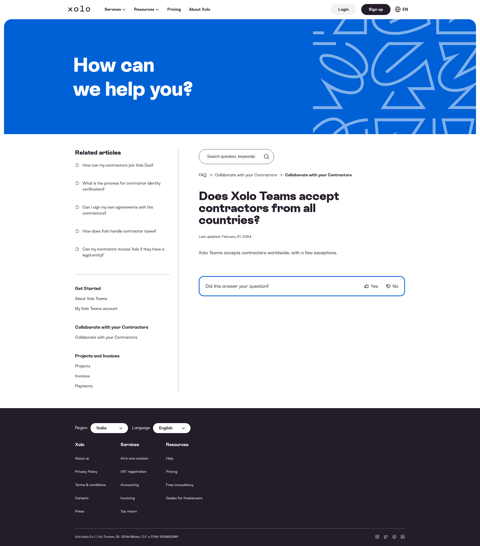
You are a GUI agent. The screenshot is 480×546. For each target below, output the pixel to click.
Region (81, 427)
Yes (374, 286)
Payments (84, 386)
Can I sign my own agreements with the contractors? (117, 210)
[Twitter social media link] (386, 537)
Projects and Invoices (97, 355)
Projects (82, 366)
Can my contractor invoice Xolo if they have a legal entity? (123, 252)
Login (343, 9)
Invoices (82, 376)
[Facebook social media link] (394, 537)
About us (82, 458)
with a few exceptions (313, 252)
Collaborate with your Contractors (111, 327)
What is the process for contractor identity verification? (121, 186)
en (405, 9)
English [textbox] (165, 428)
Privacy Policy (86, 472)
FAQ (203, 175)
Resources (144, 9)
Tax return (128, 511)
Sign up (376, 9)
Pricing (174, 9)
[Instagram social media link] (377, 537)
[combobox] (109, 428)
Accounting (129, 485)
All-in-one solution (134, 458)
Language (141, 427)
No (395, 286)
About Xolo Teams (91, 298)
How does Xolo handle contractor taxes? (119, 231)
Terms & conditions (90, 485)
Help (169, 458)
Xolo (79, 9)
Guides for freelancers (184, 498)
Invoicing (127, 498)
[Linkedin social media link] (402, 537)
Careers (81, 498)
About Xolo (199, 9)
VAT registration (133, 472)
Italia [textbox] (101, 428)
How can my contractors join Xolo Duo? (117, 165)
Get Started (88, 288)
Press (79, 511)
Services (112, 9)
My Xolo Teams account (96, 308)
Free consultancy (180, 485)
